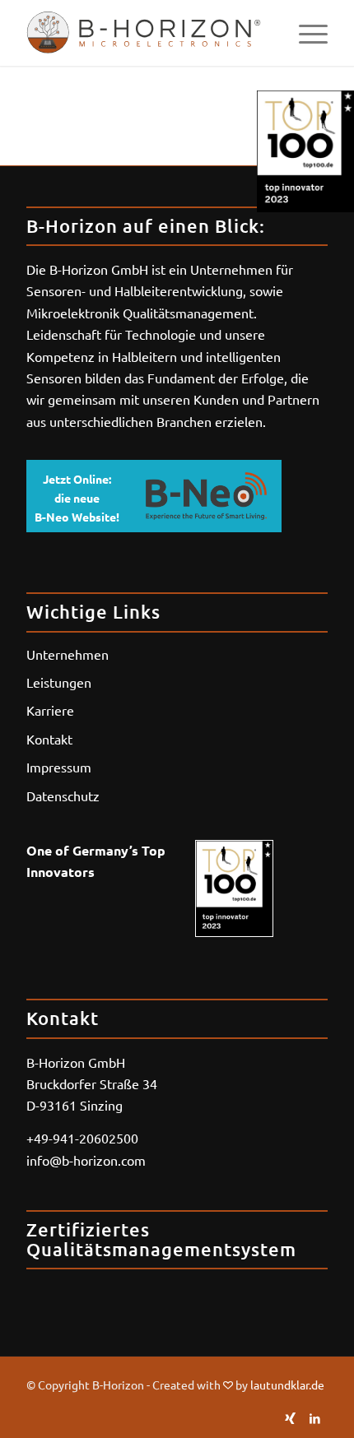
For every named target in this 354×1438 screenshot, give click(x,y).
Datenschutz (63, 795)
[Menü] (305, 33)
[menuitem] (305, 33)
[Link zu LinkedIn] (315, 1417)
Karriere (50, 710)
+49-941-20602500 (82, 1138)
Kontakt (49, 739)
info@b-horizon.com (86, 1160)
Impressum (58, 766)
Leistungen (58, 682)
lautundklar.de (287, 1384)
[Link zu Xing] (290, 1417)
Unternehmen (67, 654)
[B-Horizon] (146, 33)
